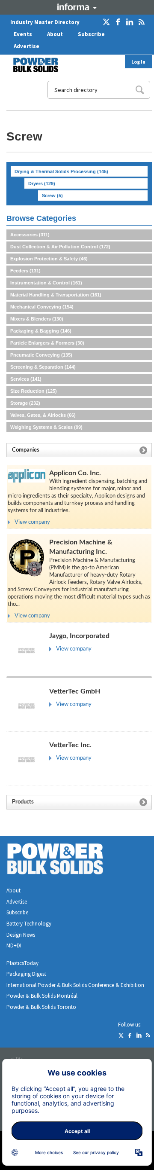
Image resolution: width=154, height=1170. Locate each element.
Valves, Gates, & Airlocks (43, 415)
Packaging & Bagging (40, 330)
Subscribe (91, 34)
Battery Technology (28, 923)
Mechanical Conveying (42, 306)
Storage (25, 403)
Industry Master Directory (45, 22)
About (55, 34)
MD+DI (13, 945)
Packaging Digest (26, 974)
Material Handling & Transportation (55, 294)
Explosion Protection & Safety (49, 258)
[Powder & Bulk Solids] (65, 860)
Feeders (25, 270)
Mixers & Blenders (36, 318)
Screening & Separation (43, 367)
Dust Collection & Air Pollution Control (60, 246)
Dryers (41, 183)
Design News (20, 934)
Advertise (26, 46)
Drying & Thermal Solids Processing (61, 171)
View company (32, 522)
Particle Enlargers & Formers (47, 342)
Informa (77, 6)
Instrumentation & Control (46, 282)
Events (23, 34)
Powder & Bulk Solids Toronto (41, 1007)
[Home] (30, 65)
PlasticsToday (22, 963)
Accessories (30, 234)
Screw (52, 195)
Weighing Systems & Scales (46, 427)
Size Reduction (33, 391)
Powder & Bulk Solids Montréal (41, 995)
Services (25, 379)
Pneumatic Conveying (41, 354)
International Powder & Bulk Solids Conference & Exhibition (75, 985)
